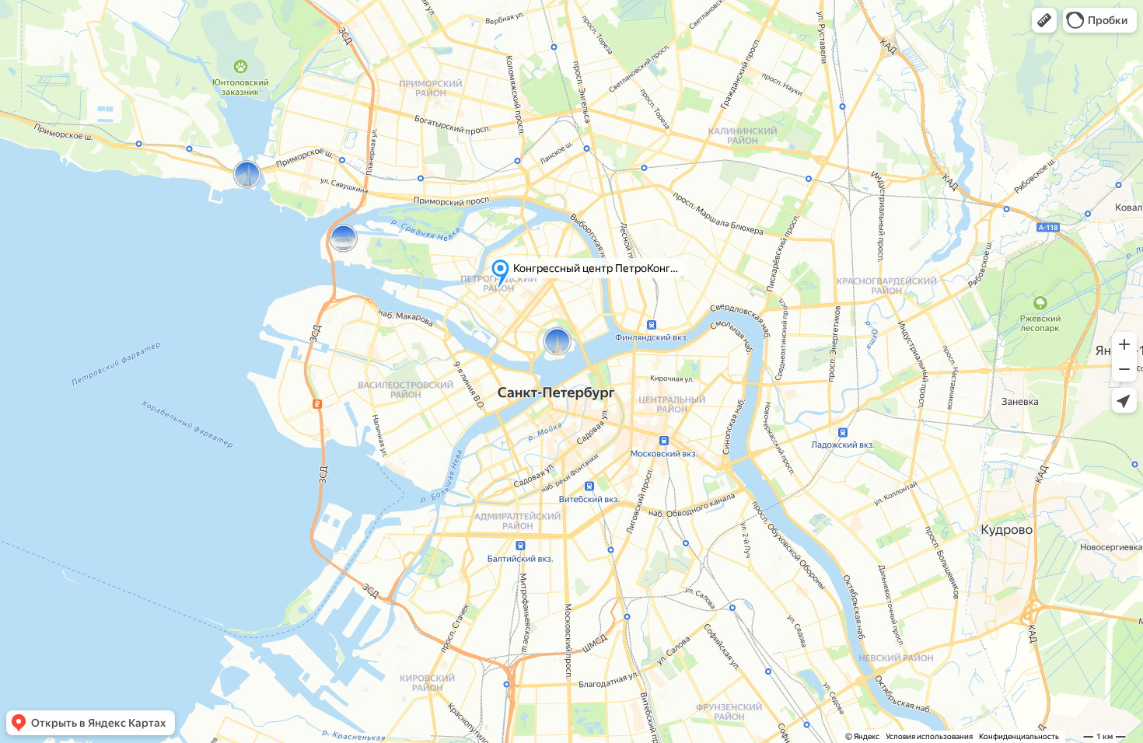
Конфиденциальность (1019, 736)
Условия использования (929, 736)
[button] (1044, 20)
